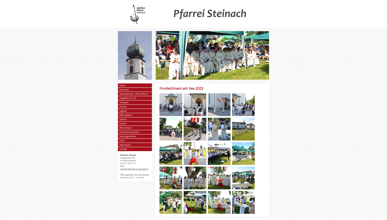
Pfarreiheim (125, 127)
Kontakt (123, 149)
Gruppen (123, 102)
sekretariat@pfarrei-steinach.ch (134, 169)
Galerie (123, 119)
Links (122, 140)
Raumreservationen (129, 132)
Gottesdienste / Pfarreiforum (133, 93)
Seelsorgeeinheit (127, 136)
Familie (123, 106)
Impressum (125, 144)
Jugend (123, 110)
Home (122, 85)
